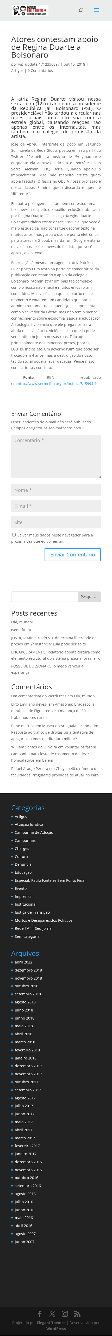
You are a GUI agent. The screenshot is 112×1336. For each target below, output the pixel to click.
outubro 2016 (26, 1177)
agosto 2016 (25, 1193)
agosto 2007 (25, 1233)
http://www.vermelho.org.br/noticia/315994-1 (57, 383)
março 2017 (25, 1137)
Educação (23, 872)
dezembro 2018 (28, 970)
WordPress (56, 1328)
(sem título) (21, 629)
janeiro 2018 (25, 1058)
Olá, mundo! (22, 621)
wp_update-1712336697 (39, 64)
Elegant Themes (51, 1322)
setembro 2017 (28, 1089)
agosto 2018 (25, 1002)
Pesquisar (89, 596)
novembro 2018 (28, 978)
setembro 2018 (28, 993)
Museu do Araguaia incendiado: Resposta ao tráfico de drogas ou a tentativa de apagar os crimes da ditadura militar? (54, 732)
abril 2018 (23, 1033)
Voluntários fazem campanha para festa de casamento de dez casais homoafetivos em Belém (54, 753)
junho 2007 (24, 1241)
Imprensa (23, 896)
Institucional (25, 904)
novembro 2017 (28, 1073)
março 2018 (25, 1041)
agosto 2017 (25, 1098)
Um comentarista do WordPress (38, 695)
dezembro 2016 (28, 1161)
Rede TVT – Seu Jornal (34, 928)
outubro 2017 (26, 1081)
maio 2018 (24, 1025)
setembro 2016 (28, 1185)
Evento (21, 888)
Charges (22, 848)
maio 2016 (24, 1217)
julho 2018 (24, 1010)
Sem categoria (27, 936)
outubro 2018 (26, 985)
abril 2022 (23, 962)
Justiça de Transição (32, 912)
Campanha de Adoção (34, 832)
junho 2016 (24, 1209)
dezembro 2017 (28, 1065)
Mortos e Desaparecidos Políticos (43, 920)
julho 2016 (24, 1201)
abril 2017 (23, 1129)
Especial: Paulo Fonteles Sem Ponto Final (50, 880)
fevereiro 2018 (27, 1050)
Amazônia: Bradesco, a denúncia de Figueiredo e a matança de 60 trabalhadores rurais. (53, 711)
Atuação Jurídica (29, 824)
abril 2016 (23, 1225)
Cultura (21, 856)
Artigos (17, 70)
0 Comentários (40, 70)
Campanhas (25, 840)
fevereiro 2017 (27, 1145)
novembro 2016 (28, 1169)
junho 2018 (24, 1018)
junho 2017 (24, 1113)
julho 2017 (24, 1105)
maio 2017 (24, 1121)
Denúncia (23, 864)
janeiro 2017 (25, 1153)
